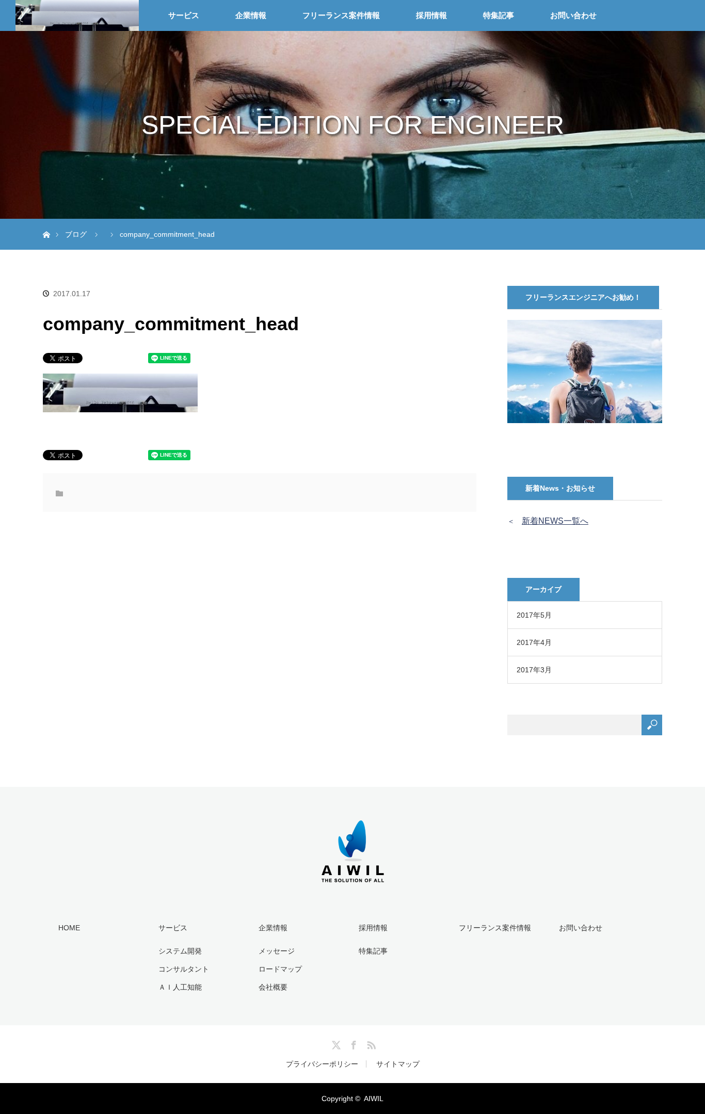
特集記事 (498, 15)
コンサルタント (183, 969)
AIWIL (373, 1098)
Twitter (335, 1043)
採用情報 (431, 15)
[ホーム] (46, 223)
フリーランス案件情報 (341, 15)
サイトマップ (398, 1064)
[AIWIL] (353, 869)
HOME (69, 928)
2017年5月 (534, 615)
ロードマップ (280, 969)
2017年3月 (534, 670)
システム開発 (180, 951)
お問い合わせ (573, 15)
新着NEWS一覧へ (555, 520)
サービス (183, 15)
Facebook (352, 1043)
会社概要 (273, 987)
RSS (370, 1043)
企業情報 (250, 15)
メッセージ (277, 951)
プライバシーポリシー (322, 1064)
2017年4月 (534, 642)
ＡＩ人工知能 (180, 987)
